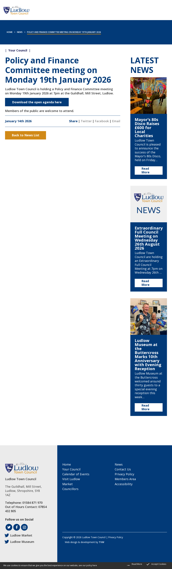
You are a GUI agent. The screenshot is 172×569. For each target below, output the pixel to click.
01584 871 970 (32, 503)
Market (67, 484)
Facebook (102, 121)
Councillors (70, 489)
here (95, 565)
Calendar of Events (75, 474)
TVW (101, 542)
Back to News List (25, 135)
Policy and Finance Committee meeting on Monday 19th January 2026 (64, 32)
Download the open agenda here (37, 102)
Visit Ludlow (71, 479)
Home (9, 32)
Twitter (86, 121)
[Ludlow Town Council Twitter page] (9, 527)
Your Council (71, 469)
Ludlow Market (21, 535)
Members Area (125, 479)
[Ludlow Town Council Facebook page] (16, 527)
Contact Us (123, 469)
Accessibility (124, 484)
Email (116, 121)
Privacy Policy (124, 474)
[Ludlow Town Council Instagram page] (24, 527)
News (20, 32)
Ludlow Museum (22, 542)
